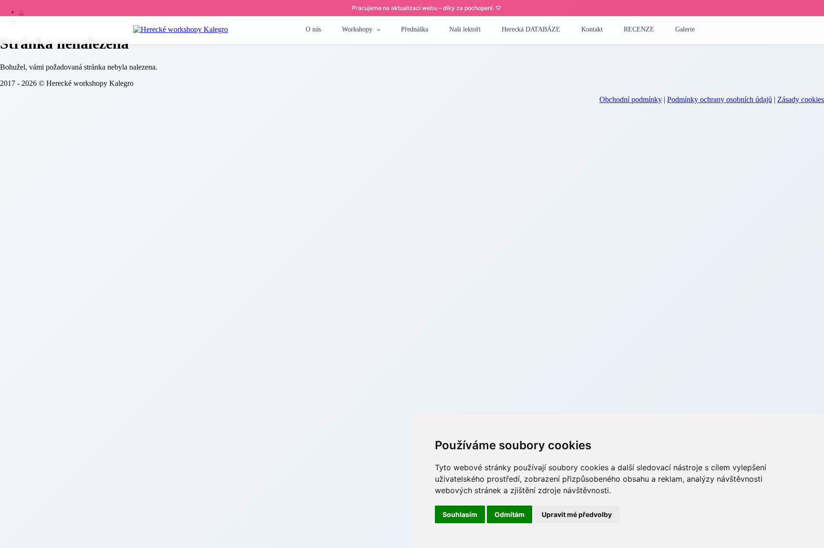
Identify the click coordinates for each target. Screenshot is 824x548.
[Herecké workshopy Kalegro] (180, 29)
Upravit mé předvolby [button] (577, 514)
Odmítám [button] (509, 514)
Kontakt (592, 29)
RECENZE (639, 29)
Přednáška (414, 29)
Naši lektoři (465, 29)
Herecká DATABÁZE (531, 29)
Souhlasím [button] (460, 514)
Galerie (685, 29)
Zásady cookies (800, 99)
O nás (313, 29)
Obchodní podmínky (630, 99)
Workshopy (357, 29)
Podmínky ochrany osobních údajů (719, 99)
